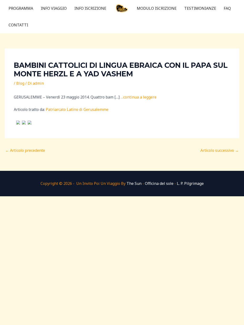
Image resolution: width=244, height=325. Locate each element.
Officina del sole (159, 183)
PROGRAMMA (21, 8)
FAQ (227, 8)
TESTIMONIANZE (200, 8)
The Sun (134, 183)
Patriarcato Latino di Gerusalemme (77, 109)
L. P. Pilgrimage (190, 183)
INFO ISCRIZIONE (90, 8)
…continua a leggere (139, 97)
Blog (20, 83)
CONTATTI (18, 25)
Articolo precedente (25, 150)
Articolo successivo (219, 150)
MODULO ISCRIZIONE (157, 8)
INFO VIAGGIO (54, 8)
